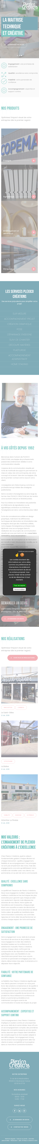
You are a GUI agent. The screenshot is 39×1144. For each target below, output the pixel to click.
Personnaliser (19, 589)
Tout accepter (19, 585)
